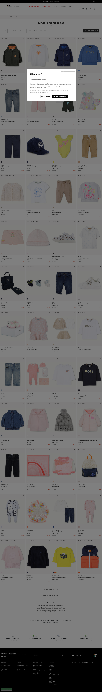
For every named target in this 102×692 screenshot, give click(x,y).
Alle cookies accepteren (60, 96)
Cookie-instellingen (46, 96)
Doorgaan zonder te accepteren (68, 71)
